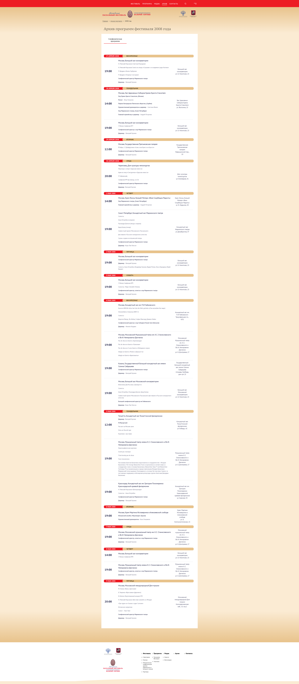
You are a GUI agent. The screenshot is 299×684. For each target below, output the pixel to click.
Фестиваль (135, 4)
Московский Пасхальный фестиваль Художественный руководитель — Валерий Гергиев (132, 14)
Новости (166, 657)
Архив (164, 4)
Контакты (173, 4)
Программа (147, 4)
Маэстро (145, 660)
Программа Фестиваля (157, 657)
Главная (105, 21)
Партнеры (145, 672)
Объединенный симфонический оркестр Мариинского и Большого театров (148, 666)
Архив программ (116, 21)
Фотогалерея (167, 660)
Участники (156, 661)
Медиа (157, 4)
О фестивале (146, 657)
